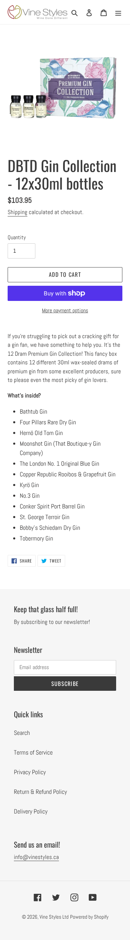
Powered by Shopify (89, 916)
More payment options (65, 310)
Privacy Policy (30, 772)
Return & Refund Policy (40, 792)
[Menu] (118, 12)
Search (22, 733)
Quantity (17, 237)
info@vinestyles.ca (36, 857)
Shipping (17, 212)
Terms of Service (33, 752)
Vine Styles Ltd (54, 916)
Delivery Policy (30, 811)
